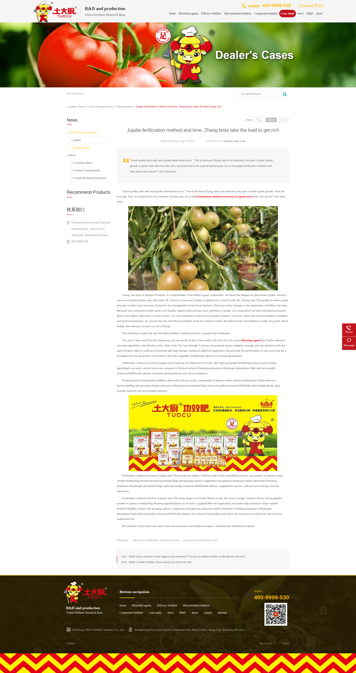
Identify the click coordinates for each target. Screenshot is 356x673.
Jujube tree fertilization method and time (156, 540)
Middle (271, 119)
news (170, 612)
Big (259, 119)
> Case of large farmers (82, 132)
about (195, 612)
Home (81, 106)
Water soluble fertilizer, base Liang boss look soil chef (160, 562)
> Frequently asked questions (88, 177)
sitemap (222, 612)
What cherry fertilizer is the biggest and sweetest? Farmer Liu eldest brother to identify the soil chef (187, 556)
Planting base (125, 106)
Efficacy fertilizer (167, 605)
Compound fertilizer (131, 612)
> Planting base (80, 147)
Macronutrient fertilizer (196, 605)
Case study (155, 612)
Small (284, 119)
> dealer (76, 140)
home (123, 605)
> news (71, 155)
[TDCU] (85, 602)
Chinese (311, 5)
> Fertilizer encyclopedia (85, 170)
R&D (182, 612)
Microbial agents (141, 605)
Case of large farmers (101, 106)
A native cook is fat (234, 141)
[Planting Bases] (178, 86)
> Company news (81, 162)
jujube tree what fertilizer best (200, 540)
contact (208, 612)
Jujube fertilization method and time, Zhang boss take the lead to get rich (178, 106)
